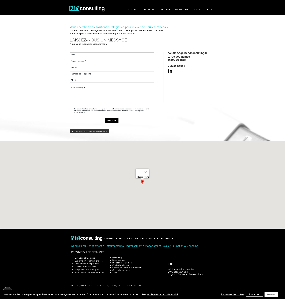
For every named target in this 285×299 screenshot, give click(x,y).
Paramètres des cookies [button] (232, 294)
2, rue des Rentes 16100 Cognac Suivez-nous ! (179, 61)
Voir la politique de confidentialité (162, 294)
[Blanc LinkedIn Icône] (170, 263)
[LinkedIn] (170, 71)
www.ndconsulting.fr (178, 271)
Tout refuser (254, 294)
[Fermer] (281, 294)
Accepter (271, 294)
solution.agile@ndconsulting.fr (182, 269)
